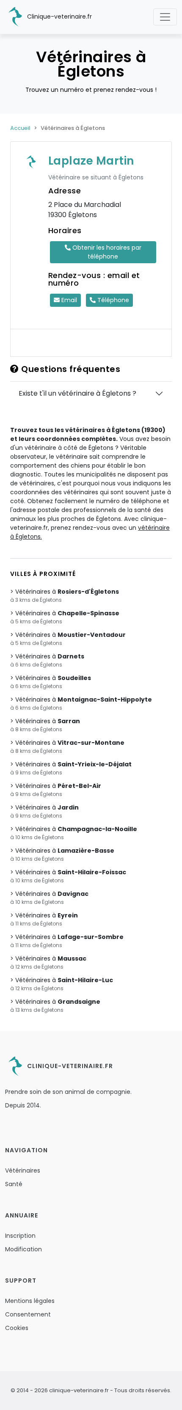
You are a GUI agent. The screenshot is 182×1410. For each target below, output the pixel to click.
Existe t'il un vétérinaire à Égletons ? (77, 393)
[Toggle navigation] (165, 16)
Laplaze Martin (91, 160)
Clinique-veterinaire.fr (58, 16)
